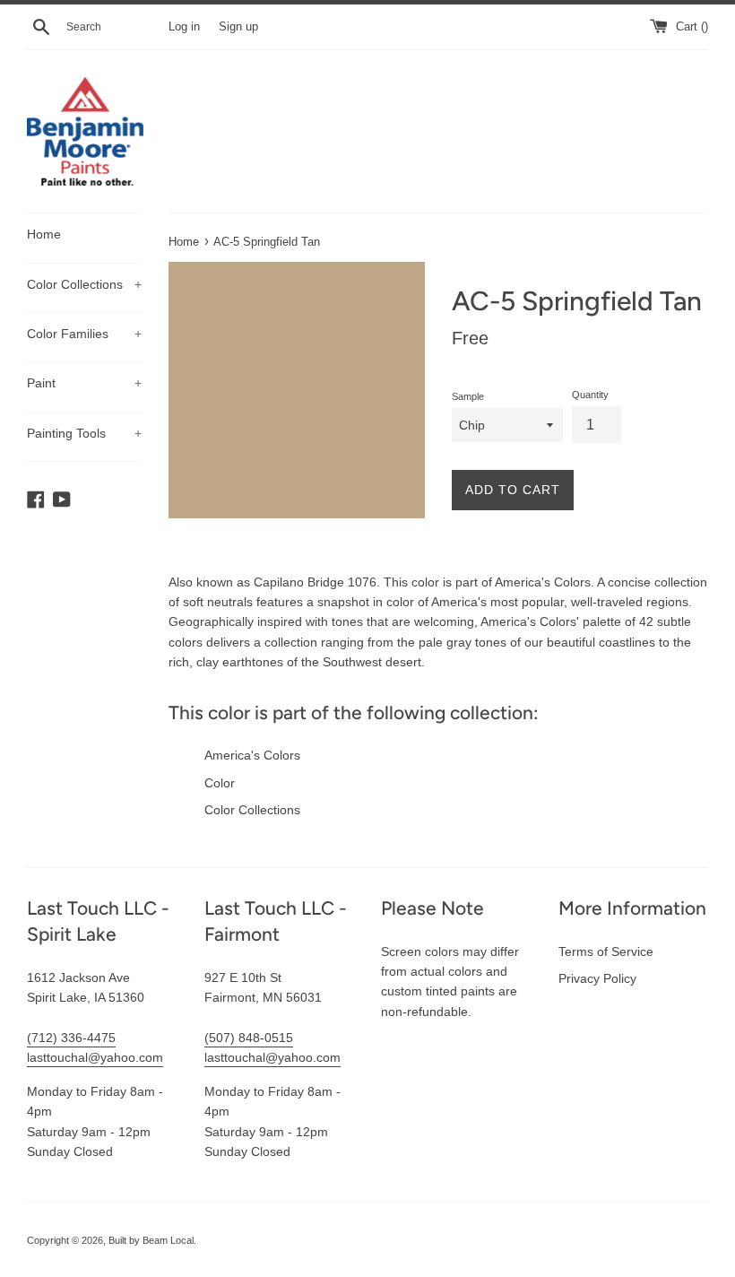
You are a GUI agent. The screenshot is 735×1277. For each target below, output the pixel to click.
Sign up (238, 27)
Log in (184, 27)
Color (219, 783)
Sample (468, 396)
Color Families (84, 333)
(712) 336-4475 (71, 1037)
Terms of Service (605, 951)
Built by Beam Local (151, 1240)
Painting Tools (84, 433)
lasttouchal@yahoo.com (95, 1057)
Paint (84, 383)
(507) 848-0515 (248, 1037)
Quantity (590, 394)
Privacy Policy (597, 978)
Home (44, 234)
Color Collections (84, 284)
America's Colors (252, 755)
